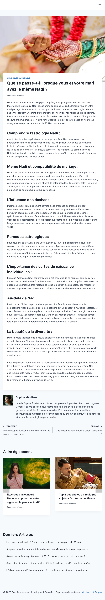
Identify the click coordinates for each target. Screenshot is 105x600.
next (99, 489)
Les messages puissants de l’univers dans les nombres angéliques (26, 430)
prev (6, 489)
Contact (86, 592)
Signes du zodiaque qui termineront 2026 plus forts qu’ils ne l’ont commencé (45, 556)
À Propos (97, 592)
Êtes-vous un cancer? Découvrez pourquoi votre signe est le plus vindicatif (23, 498)
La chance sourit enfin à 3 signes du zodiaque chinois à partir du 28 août (44, 542)
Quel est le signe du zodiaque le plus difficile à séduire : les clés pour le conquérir (48, 563)
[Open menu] (99, 5)
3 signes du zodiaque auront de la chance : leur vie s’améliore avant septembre (47, 549)
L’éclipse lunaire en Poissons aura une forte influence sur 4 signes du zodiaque (47, 570)
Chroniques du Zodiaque (18, 78)
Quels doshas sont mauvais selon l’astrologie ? (79, 430)
